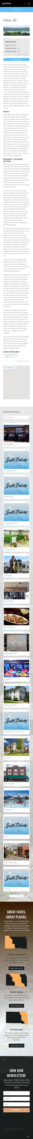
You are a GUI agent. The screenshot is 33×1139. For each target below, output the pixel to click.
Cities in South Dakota (16, 59)
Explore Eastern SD (16, 1046)
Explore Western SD (16, 968)
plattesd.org (13, 357)
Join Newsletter (16, 9)
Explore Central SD (16, 1006)
